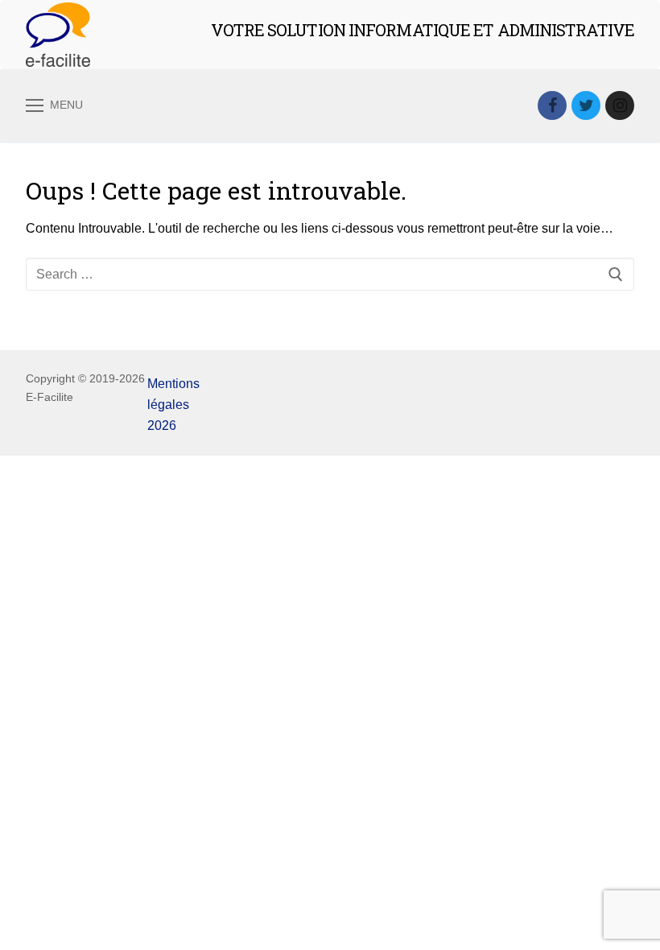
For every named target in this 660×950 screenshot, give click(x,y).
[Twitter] (585, 105)
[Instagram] (619, 105)
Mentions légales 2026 (173, 404)
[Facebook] (552, 105)
